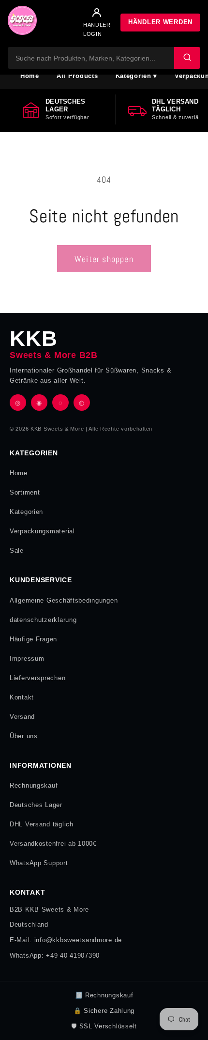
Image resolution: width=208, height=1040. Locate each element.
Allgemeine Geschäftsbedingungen (64, 600)
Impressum (27, 658)
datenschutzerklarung (43, 619)
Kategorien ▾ (137, 75)
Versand (22, 716)
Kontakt (22, 697)
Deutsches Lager (36, 804)
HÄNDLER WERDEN (160, 22)
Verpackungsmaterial (42, 531)
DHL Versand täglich (42, 824)
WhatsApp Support (39, 863)
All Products (77, 75)
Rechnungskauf (34, 785)
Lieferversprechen (37, 678)
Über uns (24, 736)
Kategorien (26, 511)
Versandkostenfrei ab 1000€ (53, 843)
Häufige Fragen (33, 639)
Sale (17, 550)
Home (29, 75)
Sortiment (25, 492)
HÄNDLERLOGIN (97, 29)
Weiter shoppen (104, 258)
